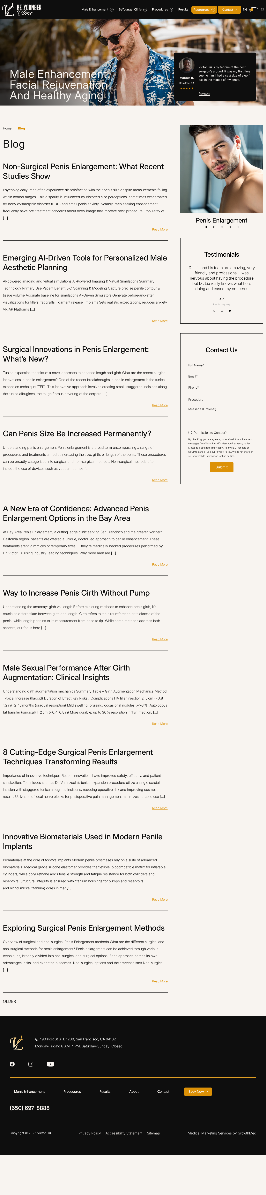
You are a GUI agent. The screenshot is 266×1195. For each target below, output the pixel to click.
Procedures (72, 1091)
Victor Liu (44, 1133)
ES (262, 9)
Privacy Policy (223, 451)
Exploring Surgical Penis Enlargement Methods (84, 928)
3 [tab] (222, 227)
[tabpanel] (221, 174)
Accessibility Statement (124, 1133)
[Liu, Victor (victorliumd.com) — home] (22, 9)
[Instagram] (30, 1064)
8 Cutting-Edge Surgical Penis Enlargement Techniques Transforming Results (78, 756)
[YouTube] (50, 1064)
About (134, 1091)
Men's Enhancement (29, 1091)
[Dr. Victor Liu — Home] (16, 1043)
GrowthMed (247, 1133)
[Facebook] (12, 1064)
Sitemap (153, 1133)
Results (105, 1091)
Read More (160, 229)
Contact (163, 1091)
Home (7, 128)
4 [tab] (230, 227)
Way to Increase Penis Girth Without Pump (76, 593)
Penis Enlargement (222, 220)
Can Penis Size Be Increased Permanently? (77, 433)
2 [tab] (214, 227)
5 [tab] (238, 227)
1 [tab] (206, 227)
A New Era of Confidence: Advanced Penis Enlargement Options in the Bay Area (76, 513)
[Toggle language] (253, 9)
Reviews (204, 94)
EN (245, 9)
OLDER (9, 1001)
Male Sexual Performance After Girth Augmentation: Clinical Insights (66, 672)
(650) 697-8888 (30, 1108)
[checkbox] (207, 433)
